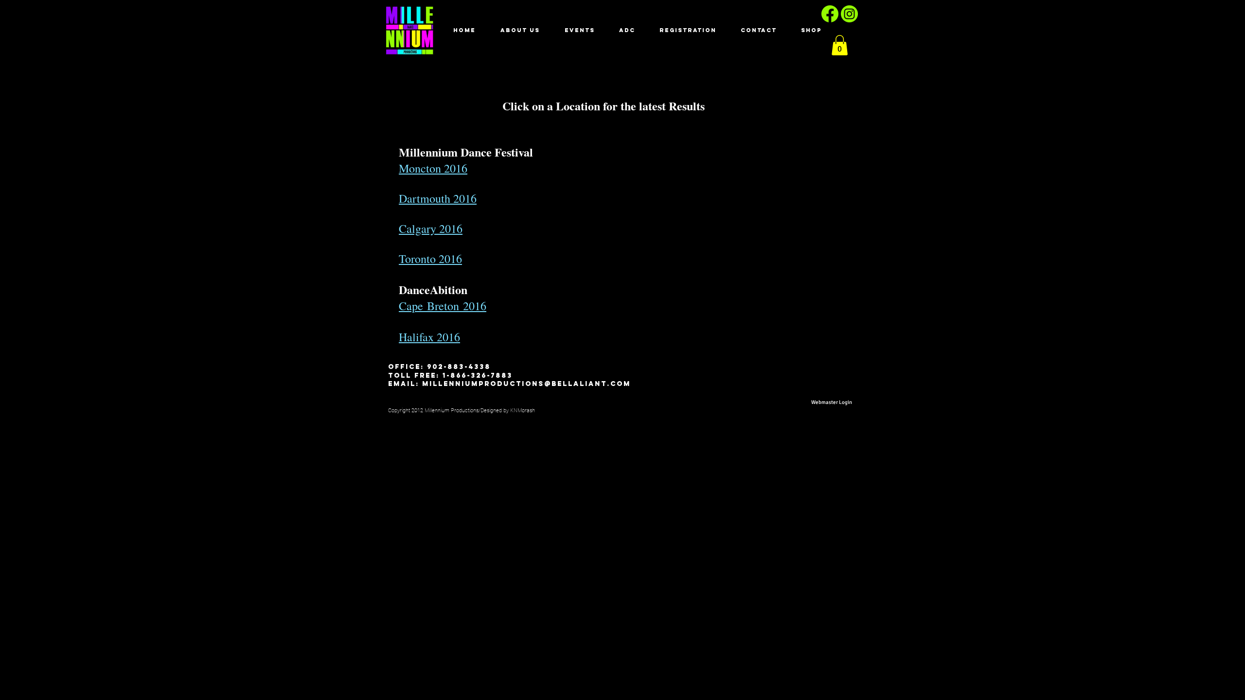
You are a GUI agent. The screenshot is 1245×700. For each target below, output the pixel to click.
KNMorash (523, 410)
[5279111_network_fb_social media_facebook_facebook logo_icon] (829, 13)
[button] (839, 45)
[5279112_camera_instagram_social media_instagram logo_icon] (849, 13)
